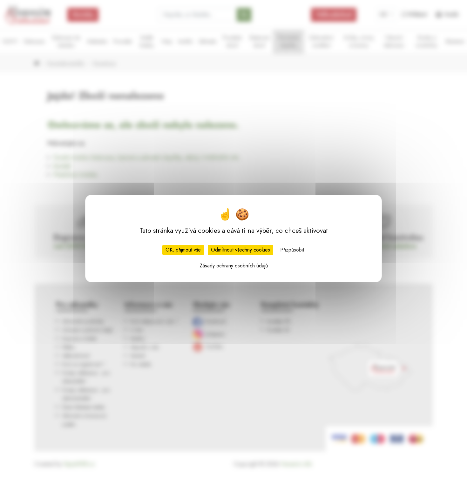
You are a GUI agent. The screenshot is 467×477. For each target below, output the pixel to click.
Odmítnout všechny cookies (240, 249)
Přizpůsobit (292, 249)
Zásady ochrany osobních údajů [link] (234, 265)
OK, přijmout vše (183, 249)
